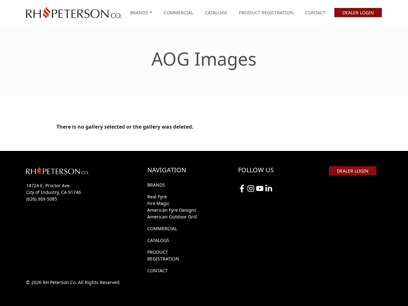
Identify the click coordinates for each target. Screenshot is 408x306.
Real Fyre (157, 197)
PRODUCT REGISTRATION (266, 13)
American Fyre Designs (171, 210)
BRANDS (156, 185)
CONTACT (315, 13)
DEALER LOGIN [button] (358, 13)
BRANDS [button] (139, 13)
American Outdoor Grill (172, 217)
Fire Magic (158, 203)
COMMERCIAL (178, 13)
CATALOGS (216, 13)
